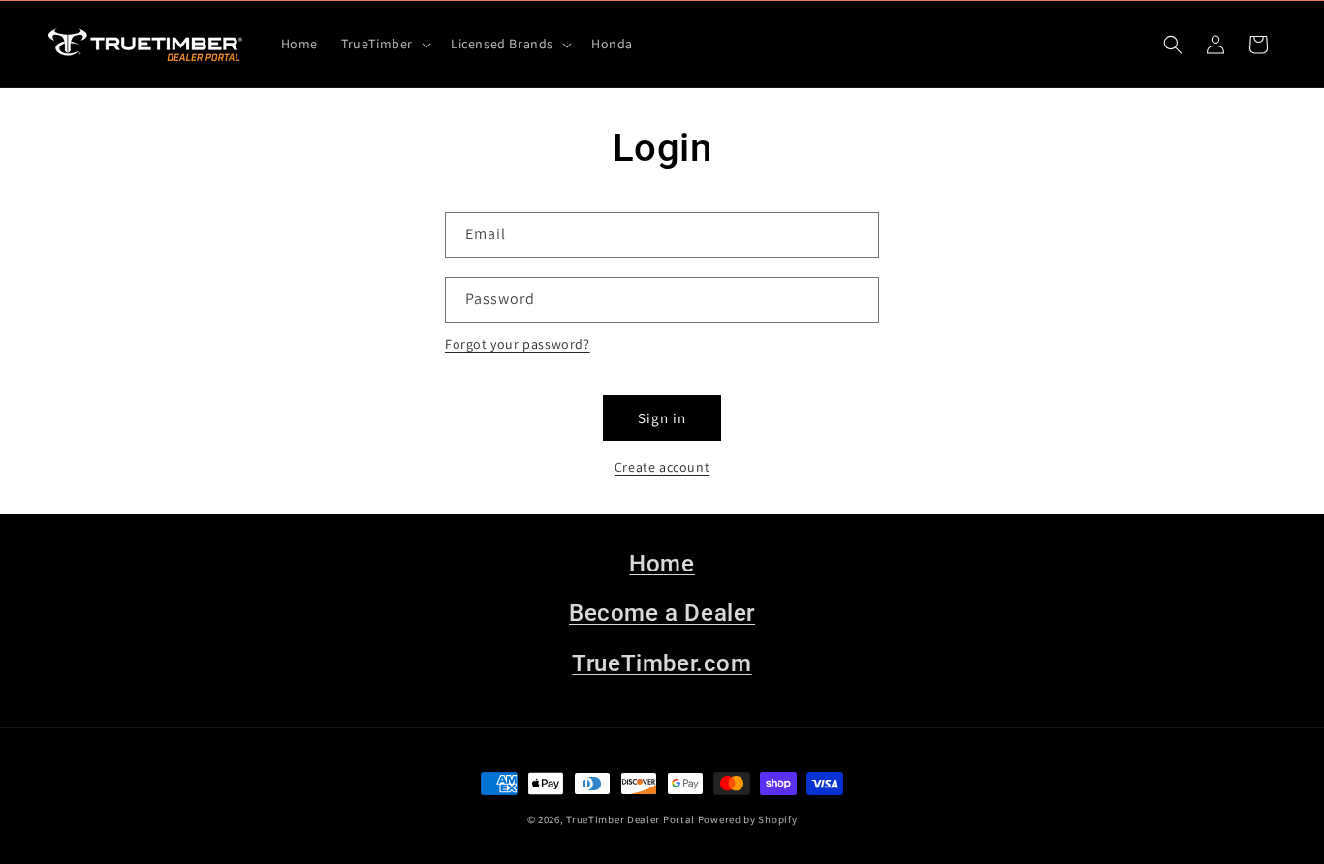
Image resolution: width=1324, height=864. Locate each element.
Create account (662, 467)
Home (661, 563)
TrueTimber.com (661, 663)
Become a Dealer (662, 613)
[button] (384, 43)
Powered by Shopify (748, 819)
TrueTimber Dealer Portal (630, 819)
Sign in (662, 418)
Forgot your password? (517, 344)
